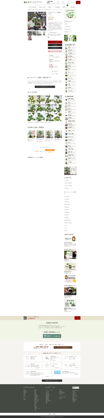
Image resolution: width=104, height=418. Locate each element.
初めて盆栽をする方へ (68, 29)
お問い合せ (73, 398)
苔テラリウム (25, 398)
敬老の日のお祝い (67, 204)
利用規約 (73, 397)
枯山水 (35, 405)
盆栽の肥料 (35, 398)
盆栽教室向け (35, 406)
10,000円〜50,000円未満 (68, 185)
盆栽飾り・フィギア (36, 399)
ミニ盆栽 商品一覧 (67, 26)
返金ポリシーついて (74, 395)
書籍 (34, 404)
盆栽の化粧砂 (35, 397)
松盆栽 (24, 389)
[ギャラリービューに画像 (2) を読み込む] (34, 33)
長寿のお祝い (47, 398)
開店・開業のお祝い (68, 220)
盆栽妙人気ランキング (68, 31)
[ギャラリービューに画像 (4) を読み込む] (44, 33)
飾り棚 (35, 393)
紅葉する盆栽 (25, 392)
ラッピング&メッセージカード (62, 397)
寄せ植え (25, 396)
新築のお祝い (67, 217)
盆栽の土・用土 (36, 396)
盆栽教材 (35, 407)
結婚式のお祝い (47, 395)
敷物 (34, 391)
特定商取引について (74, 394)
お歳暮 (66, 230)
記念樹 (66, 225)
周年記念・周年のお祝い (68, 222)
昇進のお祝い (67, 209)
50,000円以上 (67, 188)
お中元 (46, 402)
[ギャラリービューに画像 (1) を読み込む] (30, 33)
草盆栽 (24, 393)
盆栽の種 (25, 399)
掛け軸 (35, 403)
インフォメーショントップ (75, 390)
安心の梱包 (60, 398)
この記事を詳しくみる (67, 297)
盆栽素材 (35, 389)
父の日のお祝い (67, 201)
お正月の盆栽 (67, 196)
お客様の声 (73, 401)
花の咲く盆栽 (25, 390)
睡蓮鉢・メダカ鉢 (36, 400)
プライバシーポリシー (74, 396)
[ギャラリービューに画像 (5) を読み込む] (30, 38)
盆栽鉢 (35, 390)
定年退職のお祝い (67, 212)
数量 (48, 37)
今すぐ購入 (55, 45)
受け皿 (35, 392)
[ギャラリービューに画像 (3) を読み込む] (39, 33)
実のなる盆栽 (25, 391)
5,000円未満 (66, 180)
